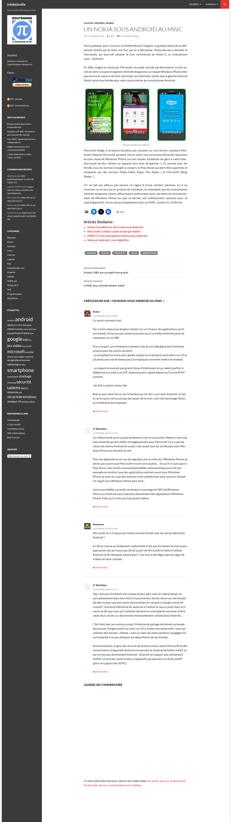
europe (10, 333)
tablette (14, 388)
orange (10, 360)
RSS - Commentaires (19, 105)
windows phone (28, 402)
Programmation (14, 294)
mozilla (29, 352)
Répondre (102, 411)
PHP (9, 289)
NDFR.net (12, 281)
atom (20, 325)
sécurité (23, 381)
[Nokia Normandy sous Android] (135, 114)
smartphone (149, 253)
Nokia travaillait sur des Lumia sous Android (115, 227)
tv (27, 388)
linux (23, 346)
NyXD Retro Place (15, 428)
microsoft (120, 253)
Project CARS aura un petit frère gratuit (106, 270)
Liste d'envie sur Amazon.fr (19, 64)
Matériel (99, 23)
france (25, 333)
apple (10, 324)
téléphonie (12, 392)
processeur (24, 360)
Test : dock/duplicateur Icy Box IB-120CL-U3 (20, 179)
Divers (10, 242)
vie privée (14, 397)
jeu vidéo (14, 345)
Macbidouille (13, 420)
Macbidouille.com (15, 268)
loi (28, 346)
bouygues (27, 325)
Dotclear (11, 246)
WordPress (12, 298)
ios (30, 340)
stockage (25, 376)
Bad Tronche (13, 437)
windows (29, 397)
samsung (12, 364)
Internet (11, 255)
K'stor (96, 311)
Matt (112, 36)
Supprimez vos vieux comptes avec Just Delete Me (20, 190)
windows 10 (14, 401)
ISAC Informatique (16, 433)
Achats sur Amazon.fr (17, 61)
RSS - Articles (16, 99)
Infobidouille (16, 4)
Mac (9, 263)
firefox (18, 333)
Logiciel (88, 23)
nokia (134, 253)
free (31, 333)
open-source (26, 356)
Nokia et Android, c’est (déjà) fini (108, 240)
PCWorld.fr (12, 285)
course (26, 329)
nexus (10, 356)
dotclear (32, 329)
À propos (211, 4)
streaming (11, 382)
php (17, 360)
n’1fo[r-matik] (14, 424)
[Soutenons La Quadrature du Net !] (21, 29)
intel (26, 340)
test (23, 388)
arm (16, 325)
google (105, 253)
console (18, 328)
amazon (11, 320)
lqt (30, 346)
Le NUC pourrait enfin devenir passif (104, 283)
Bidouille (11, 237)
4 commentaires (129, 36)
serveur (22, 364)
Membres (194, 4)
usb (20, 392)
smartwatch (12, 376)
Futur (10, 250)
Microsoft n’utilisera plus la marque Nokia (113, 231)
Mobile (110, 23)
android (91, 253)
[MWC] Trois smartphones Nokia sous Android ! (117, 235)
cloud (10, 328)
